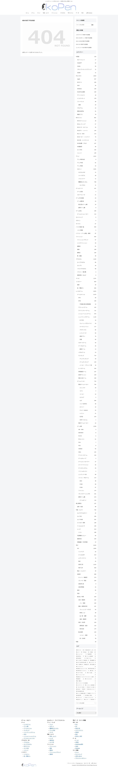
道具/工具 (77, 728)
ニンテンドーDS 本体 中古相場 (83, 47)
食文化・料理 (78, 736)
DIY (76, 726)
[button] (95, 703)
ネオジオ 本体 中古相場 (82, 44)
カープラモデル (28, 744)
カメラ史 (52, 742)
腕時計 (51, 750)
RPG (25, 734)
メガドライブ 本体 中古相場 (83, 34)
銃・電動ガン (27, 756)
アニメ (51, 724)
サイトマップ (78, 754)
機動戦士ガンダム (54, 728)
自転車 (77, 732)
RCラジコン (27, 746)
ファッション (53, 746)
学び (76, 724)
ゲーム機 (26, 726)
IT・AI (76, 740)
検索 (92, 24)
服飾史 (51, 754)
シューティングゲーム (29, 732)
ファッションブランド (55, 752)
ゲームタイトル (28, 728)
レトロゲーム (27, 724)
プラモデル (26, 742)
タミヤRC (26, 748)
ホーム (77, 752)
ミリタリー (26, 754)
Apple (76, 746)
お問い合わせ (78, 756)
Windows (77, 748)
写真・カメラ (53, 736)
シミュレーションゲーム (30, 736)
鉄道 (76, 734)
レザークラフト (79, 730)
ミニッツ (26, 750)
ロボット (52, 726)
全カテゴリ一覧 (87, 763)
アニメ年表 (52, 730)
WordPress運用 (79, 744)
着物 (51, 748)
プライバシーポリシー (80, 758)
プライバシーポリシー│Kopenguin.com (75, 763)
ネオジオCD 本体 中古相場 (82, 41)
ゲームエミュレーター (29, 738)
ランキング (26, 730)
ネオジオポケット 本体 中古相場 (84, 38)
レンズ (51, 738)
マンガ (51, 732)
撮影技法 (52, 740)
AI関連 (77, 742)
